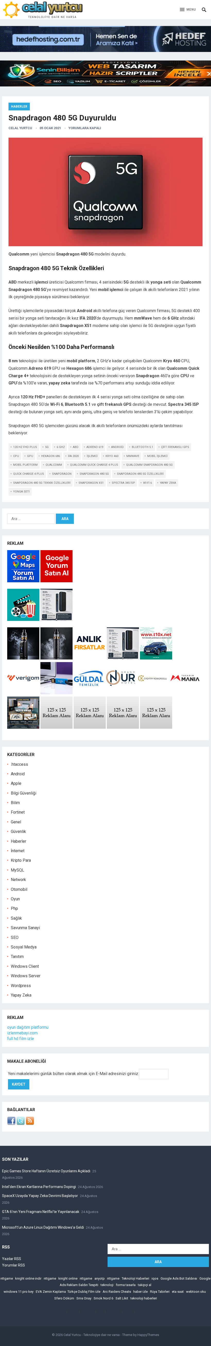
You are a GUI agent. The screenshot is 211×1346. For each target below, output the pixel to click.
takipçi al (144, 1285)
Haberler (19, 106)
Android (18, 773)
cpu (16, 456)
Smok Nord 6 (103, 1298)
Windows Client (25, 966)
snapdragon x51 (91, 483)
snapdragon (62, 474)
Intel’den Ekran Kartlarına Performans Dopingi (39, 1187)
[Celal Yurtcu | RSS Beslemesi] (30, 1123)
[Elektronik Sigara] (23, 658)
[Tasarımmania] (185, 692)
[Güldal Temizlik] (89, 692)
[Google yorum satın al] (56, 580)
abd (75, 447)
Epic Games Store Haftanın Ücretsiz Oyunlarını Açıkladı (46, 1171)
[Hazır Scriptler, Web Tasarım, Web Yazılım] (105, 85)
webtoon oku (196, 1292)
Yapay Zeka (21, 995)
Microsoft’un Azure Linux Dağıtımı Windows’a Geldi (43, 1227)
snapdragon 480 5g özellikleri (140, 474)
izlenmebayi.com (22, 1033)
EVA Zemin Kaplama (51, 1292)
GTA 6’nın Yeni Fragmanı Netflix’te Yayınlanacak (40, 1212)
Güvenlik (18, 831)
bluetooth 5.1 (142, 447)
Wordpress (21, 985)
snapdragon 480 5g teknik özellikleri (42, 483)
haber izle (140, 1292)
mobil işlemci (157, 456)
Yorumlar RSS (13, 1265)
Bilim (15, 802)
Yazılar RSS (11, 1259)
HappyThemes (148, 1335)
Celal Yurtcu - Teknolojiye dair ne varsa (92, 1335)
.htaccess (19, 764)
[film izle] (23, 619)
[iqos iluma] (56, 619)
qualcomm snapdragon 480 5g (149, 465)
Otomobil (19, 889)
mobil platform (25, 465)
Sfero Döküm (64, 1298)
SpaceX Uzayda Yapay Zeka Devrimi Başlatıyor (40, 1196)
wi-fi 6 (147, 483)
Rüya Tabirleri (160, 1292)
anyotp (99, 1278)
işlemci (92, 456)
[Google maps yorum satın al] (23, 580)
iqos (155, 1278)
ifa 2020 (73, 456)
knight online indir (28, 1278)
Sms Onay (83, 1298)
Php (14, 908)
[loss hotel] (23, 727)
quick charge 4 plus (28, 474)
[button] (188, 9)
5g (47, 447)
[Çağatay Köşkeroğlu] (153, 692)
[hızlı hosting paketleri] (105, 50)
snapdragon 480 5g (94, 474)
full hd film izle (20, 1038)
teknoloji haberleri (143, 1298)
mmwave (132, 456)
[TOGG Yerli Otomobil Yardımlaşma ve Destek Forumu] (156, 658)
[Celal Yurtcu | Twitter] (20, 1123)
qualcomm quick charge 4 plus (94, 465)
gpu (30, 456)
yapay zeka (168, 483)
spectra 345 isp (123, 483)
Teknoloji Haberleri (135, 1278)
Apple (16, 783)
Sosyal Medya (24, 947)
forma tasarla (126, 1285)
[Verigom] (23, 692)
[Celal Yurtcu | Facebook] (11, 1123)
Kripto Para (21, 860)
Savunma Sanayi (25, 927)
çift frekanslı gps (175, 447)
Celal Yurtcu (20, 128)
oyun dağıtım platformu (27, 1027)
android (117, 447)
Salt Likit (122, 1298)
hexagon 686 (50, 456)
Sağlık (16, 918)
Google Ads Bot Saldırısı (179, 1278)
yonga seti (21, 491)
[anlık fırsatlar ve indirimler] (90, 658)
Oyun (15, 898)
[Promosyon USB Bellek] (56, 692)
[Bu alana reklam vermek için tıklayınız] (56, 727)
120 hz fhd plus (25, 447)
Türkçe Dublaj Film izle (83, 1292)
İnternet (17, 850)
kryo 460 (112, 456)
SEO (15, 937)
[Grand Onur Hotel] (121, 692)
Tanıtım (17, 956)
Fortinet (18, 812)
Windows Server (25, 975)
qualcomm (54, 465)
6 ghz (61, 447)
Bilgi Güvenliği (23, 793)
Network (18, 879)
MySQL (17, 870)
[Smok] (56, 658)
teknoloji (107, 1285)
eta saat (178, 1292)
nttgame (7, 1278)
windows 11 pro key (18, 1292)
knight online (67, 1278)
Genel (16, 822)
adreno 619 (94, 447)
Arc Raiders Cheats (117, 1292)
